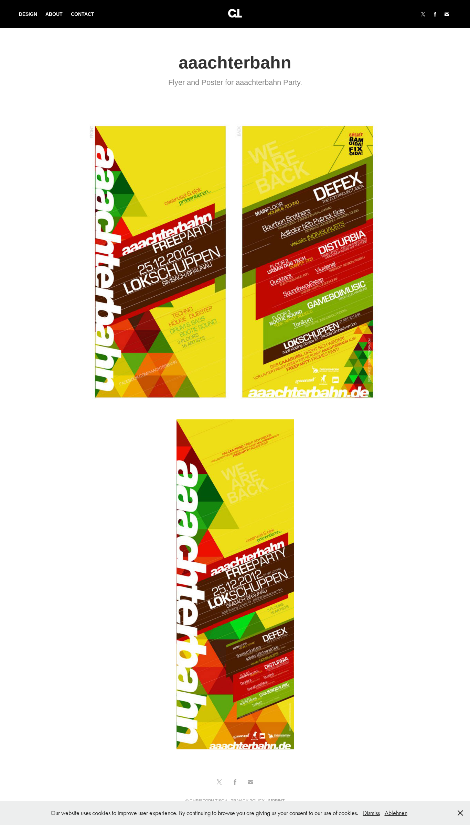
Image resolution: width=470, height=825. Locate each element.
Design (28, 14)
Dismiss (371, 813)
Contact (82, 14)
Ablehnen (396, 813)
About (54, 14)
